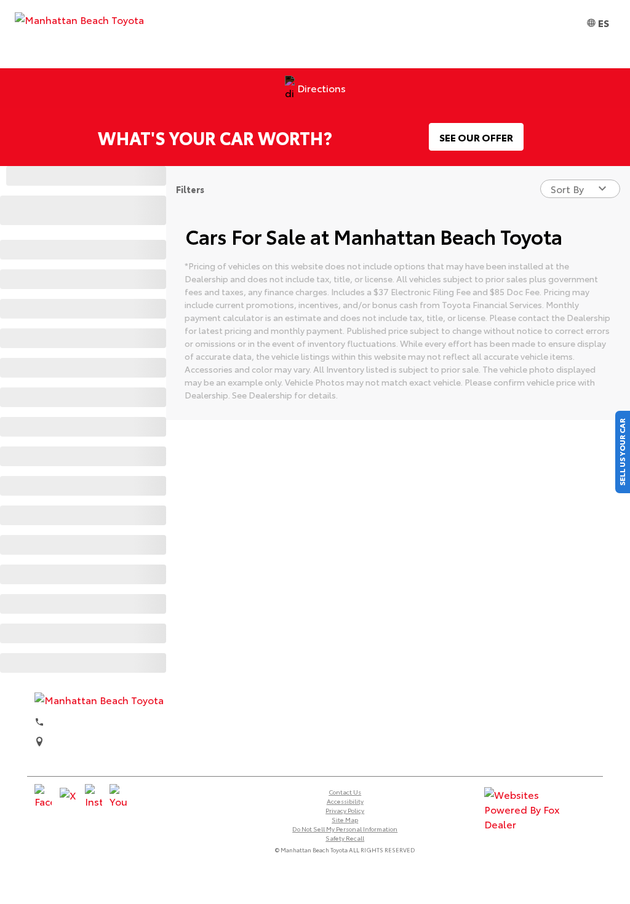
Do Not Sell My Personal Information (344, 828)
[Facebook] (43, 796)
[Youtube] (118, 796)
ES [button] (603, 22)
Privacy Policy (344, 810)
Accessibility (345, 801)
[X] (68, 796)
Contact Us (345, 791)
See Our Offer (476, 137)
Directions (321, 88)
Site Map (345, 819)
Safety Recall (344, 838)
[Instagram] (93, 796)
